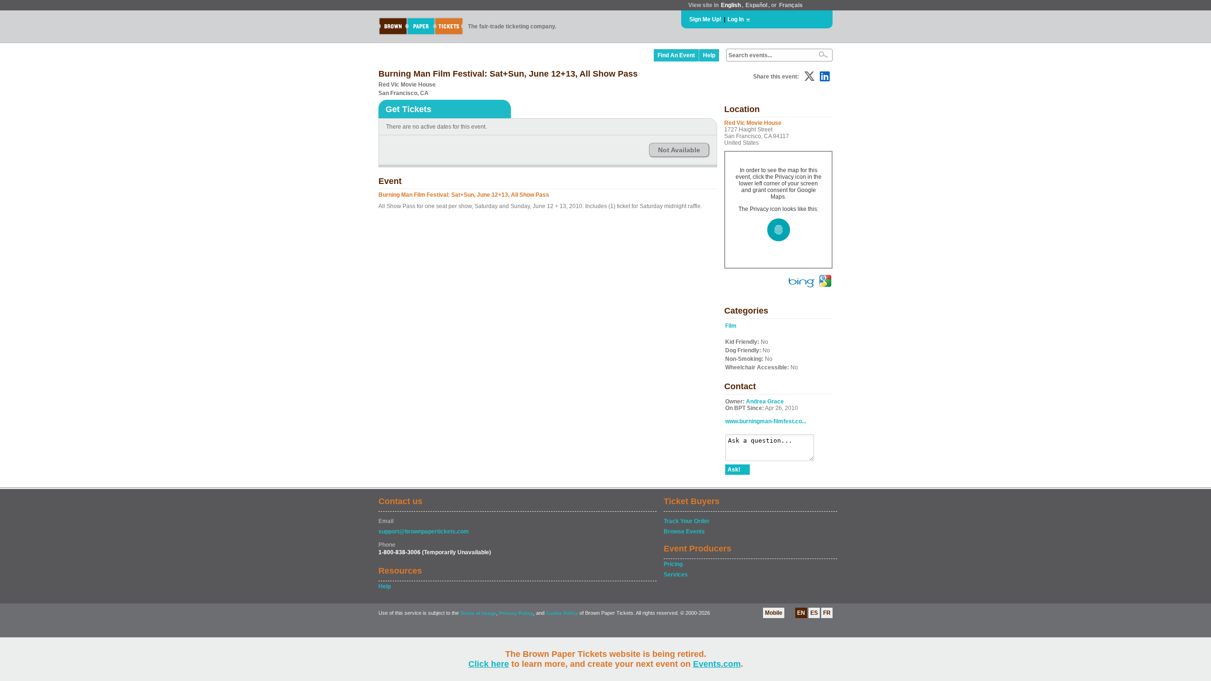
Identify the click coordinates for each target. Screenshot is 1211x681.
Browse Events (684, 531)
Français (791, 5)
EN (801, 613)
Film (731, 326)
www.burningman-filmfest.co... (765, 421)
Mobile (773, 613)
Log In (736, 19)
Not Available (679, 150)
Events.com (717, 664)
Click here (488, 664)
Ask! (734, 469)
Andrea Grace (765, 401)
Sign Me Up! (705, 19)
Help (709, 55)
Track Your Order (687, 521)
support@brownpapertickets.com (423, 531)
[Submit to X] (809, 76)
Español (756, 5)
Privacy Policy (516, 613)
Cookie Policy (562, 613)
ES (814, 613)
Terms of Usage (478, 613)
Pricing (673, 564)
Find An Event (676, 55)
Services (676, 574)
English (731, 5)
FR (827, 613)
